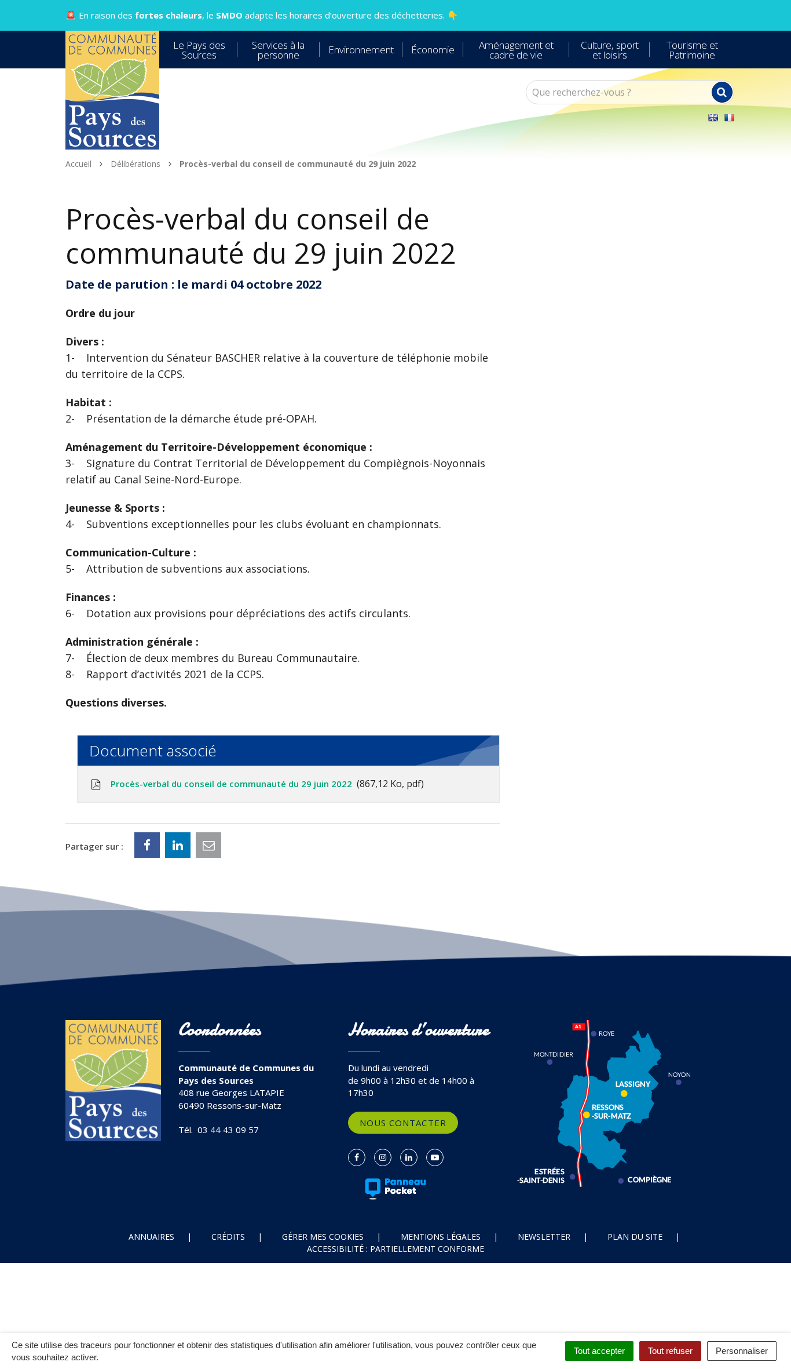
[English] (713, 117)
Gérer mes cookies (323, 1236)
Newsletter (544, 1236)
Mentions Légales (441, 1236)
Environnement (361, 49)
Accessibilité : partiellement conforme (395, 1248)
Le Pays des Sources (199, 49)
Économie (433, 49)
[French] (729, 117)
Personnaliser (742, 1351)
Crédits (228, 1236)
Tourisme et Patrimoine (692, 49)
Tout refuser (670, 1351)
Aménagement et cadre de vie (516, 49)
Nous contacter (403, 1122)
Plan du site (634, 1236)
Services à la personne (278, 49)
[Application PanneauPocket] (396, 1188)
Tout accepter (599, 1351)
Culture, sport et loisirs (610, 49)
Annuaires (151, 1236)
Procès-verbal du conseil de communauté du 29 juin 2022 (264, 783)
